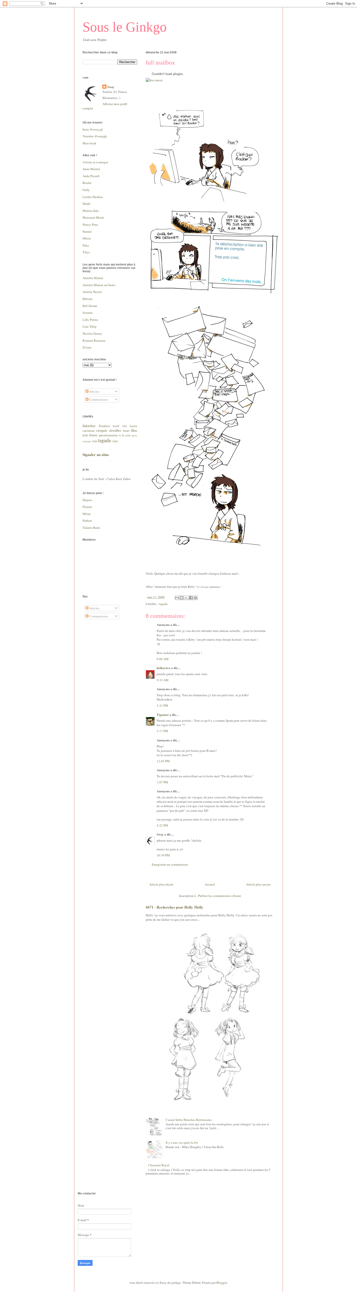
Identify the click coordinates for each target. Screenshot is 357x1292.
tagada (163, 604)
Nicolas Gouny (92, 333)
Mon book (89, 143)
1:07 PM (162, 782)
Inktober (89, 425)
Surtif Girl (120, 426)
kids (85, 435)
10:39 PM (163, 855)
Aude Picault (91, 176)
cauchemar (89, 430)
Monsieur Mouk (93, 217)
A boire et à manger (95, 162)
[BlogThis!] (181, 597)
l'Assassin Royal (158, 1165)
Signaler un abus (96, 454)
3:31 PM (162, 705)
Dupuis (87, 500)
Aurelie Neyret (92, 292)
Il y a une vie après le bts (182, 1142)
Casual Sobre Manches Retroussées (189, 1120)
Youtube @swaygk (95, 136)
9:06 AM (163, 659)
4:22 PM (162, 825)
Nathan (87, 520)
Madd (86, 203)
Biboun (88, 299)
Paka (86, 245)
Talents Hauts (91, 527)
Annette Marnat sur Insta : (100, 285)
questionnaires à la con (114, 435)
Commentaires (98, 399)
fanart (126, 430)
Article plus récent (161, 884)
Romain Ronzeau (94, 340)
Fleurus (87, 507)
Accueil (210, 884)
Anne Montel (91, 169)
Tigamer (163, 714)
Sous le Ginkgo (125, 26)
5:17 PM (162, 731)
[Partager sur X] (186, 597)
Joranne (88, 312)
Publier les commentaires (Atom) (219, 896)
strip (94, 441)
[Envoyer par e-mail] (177, 597)
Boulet (87, 183)
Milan (87, 514)
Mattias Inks (91, 210)
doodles (115, 430)
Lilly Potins (90, 319)
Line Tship (90, 326)
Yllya (86, 252)
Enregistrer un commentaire (170, 864)
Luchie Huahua (93, 197)
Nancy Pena (90, 224)
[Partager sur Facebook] (190, 597)
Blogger (221, 1282)
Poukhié (104, 426)
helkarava (163, 667)
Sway (160, 834)
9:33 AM (163, 680)
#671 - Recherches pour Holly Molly (174, 907)
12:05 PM (163, 761)
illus (134, 430)
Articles (93, 391)
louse (93, 434)
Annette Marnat (93, 278)
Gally (86, 190)
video (115, 441)
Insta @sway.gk (93, 129)
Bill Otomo (90, 306)
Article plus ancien (258, 884)
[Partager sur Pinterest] (195, 597)
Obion (87, 238)
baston (133, 426)
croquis (101, 430)
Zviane (87, 347)
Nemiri (87, 231)
